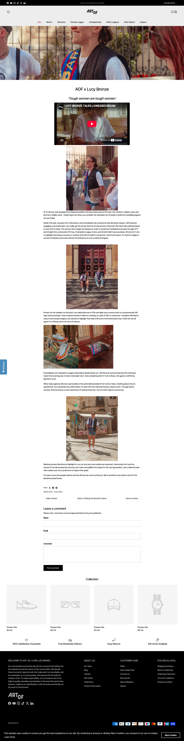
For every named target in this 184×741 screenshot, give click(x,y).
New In (49, 22)
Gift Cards (88, 678)
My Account (125, 678)
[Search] (8, 11)
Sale (39, 22)
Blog (86, 670)
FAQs (122, 666)
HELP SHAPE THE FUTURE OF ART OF (92, 3)
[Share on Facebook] (53, 488)
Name (46, 518)
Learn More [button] (9, 736)
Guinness (61, 22)
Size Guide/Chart (127, 670)
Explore (143, 22)
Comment (48, 543)
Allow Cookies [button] (171, 735)
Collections (88, 682)
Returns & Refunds (165, 670)
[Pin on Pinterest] (56, 488)
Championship (95, 22)
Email (46, 531)
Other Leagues (112, 22)
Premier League (77, 22)
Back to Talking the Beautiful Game (92, 498)
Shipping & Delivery (165, 666)
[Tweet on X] (50, 488)
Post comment (53, 568)
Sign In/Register (126, 682)
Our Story (88, 666)
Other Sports (129, 22)
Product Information (92, 686)
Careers (87, 674)
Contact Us (125, 674)
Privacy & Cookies (164, 682)
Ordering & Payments (166, 674)
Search (123, 686)
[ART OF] (92, 11)
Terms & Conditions (165, 678)
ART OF (15, 723)
